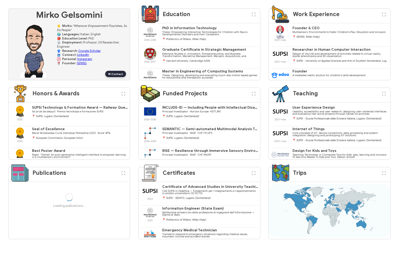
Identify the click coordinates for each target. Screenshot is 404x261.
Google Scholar (89, 51)
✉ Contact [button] (115, 74)
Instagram (84, 59)
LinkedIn (83, 55)
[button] (253, 14)
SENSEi (82, 63)
